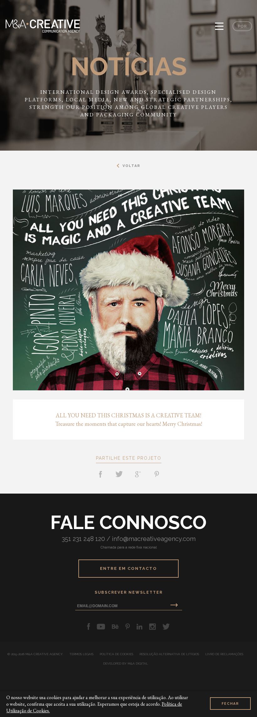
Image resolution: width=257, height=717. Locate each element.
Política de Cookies (116, 654)
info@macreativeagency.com (154, 539)
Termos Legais (81, 654)
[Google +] (138, 474)
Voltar (131, 166)
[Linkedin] (139, 626)
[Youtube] (100, 626)
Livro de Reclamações (224, 654)
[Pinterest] (157, 474)
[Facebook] (100, 474)
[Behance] (115, 626)
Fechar (230, 704)
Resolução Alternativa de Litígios (169, 654)
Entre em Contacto (128, 568)
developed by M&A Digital (125, 663)
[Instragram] (152, 626)
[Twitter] (119, 474)
